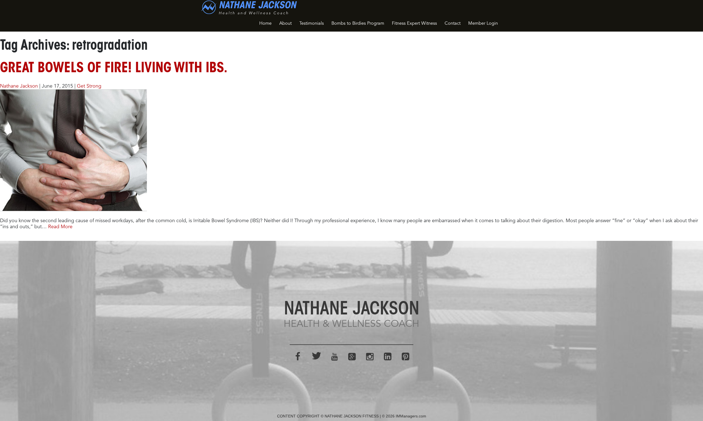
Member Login (483, 23)
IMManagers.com (411, 416)
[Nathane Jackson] (249, 7)
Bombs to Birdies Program (357, 23)
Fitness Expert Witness (414, 23)
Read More (60, 226)
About (285, 23)
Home (265, 23)
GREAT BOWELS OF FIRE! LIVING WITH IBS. (113, 68)
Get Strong (89, 86)
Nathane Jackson (19, 86)
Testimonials (311, 23)
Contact (453, 23)
